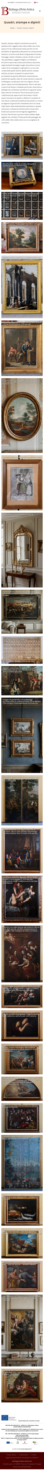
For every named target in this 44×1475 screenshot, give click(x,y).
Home (12, 28)
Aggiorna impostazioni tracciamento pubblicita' (22, 1457)
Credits (33, 1455)
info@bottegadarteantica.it (19, 2)
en (37, 2)
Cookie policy (23, 1455)
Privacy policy (11, 1455)
